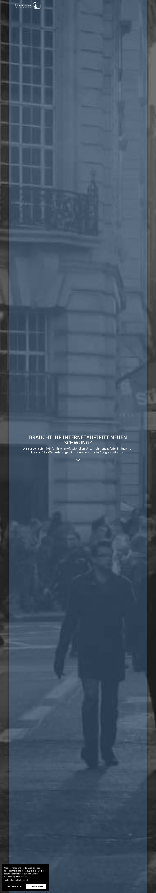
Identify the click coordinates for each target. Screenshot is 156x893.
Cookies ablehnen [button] (14, 886)
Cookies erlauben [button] (36, 886)
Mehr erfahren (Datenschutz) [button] (17, 880)
